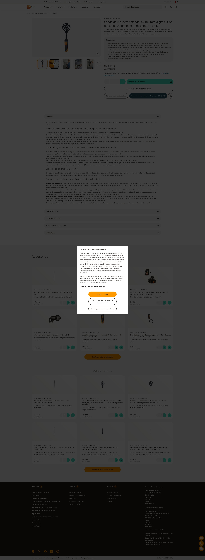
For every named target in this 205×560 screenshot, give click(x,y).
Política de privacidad (86, 287)
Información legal (99, 287)
